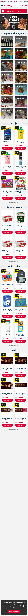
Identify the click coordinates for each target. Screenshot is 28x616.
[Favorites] (23, 5)
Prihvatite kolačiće (14, 611)
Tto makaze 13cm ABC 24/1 (7, 284)
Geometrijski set (7, 334)
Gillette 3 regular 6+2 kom (7, 141)
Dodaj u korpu (7, 148)
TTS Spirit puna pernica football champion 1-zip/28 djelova (7, 311)
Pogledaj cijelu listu (14, 202)
